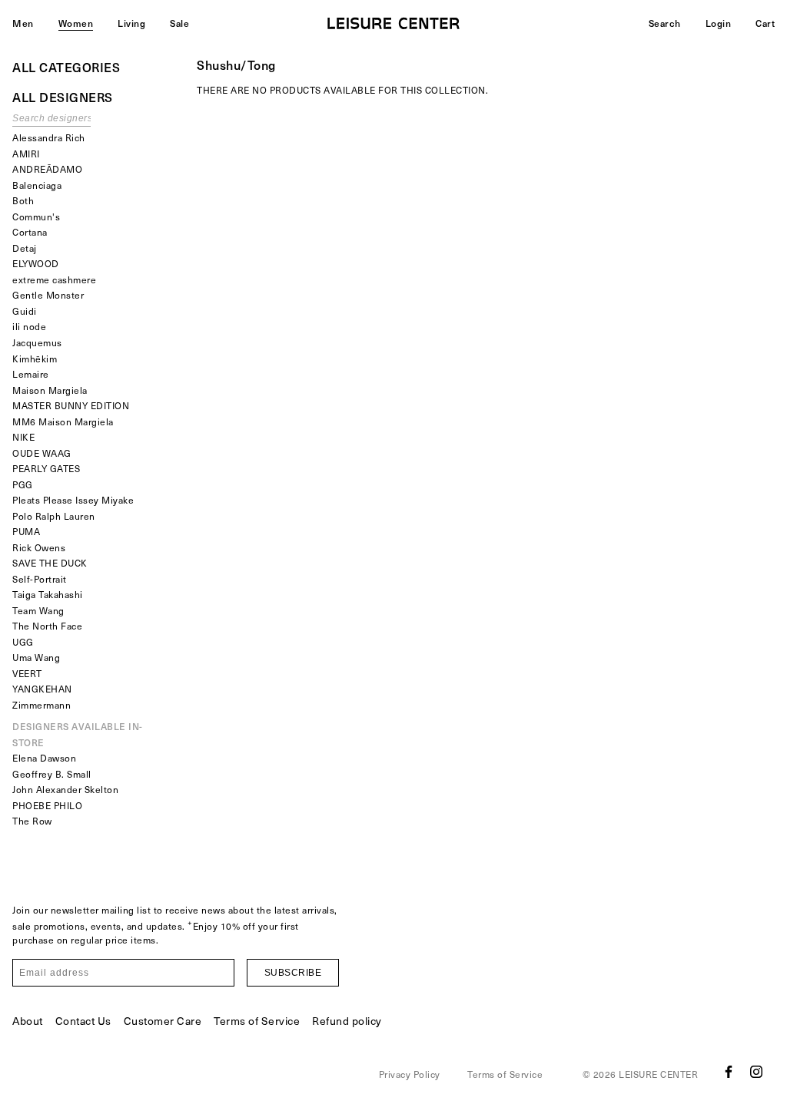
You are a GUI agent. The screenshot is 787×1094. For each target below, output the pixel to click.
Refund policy (347, 1021)
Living (131, 23)
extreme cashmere (54, 279)
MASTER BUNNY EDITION (70, 405)
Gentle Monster (48, 295)
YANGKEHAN (42, 689)
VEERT (27, 673)
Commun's (36, 216)
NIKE (23, 437)
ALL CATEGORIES (66, 67)
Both (23, 200)
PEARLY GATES (46, 468)
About (27, 1021)
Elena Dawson (44, 758)
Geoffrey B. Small (51, 774)
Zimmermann (41, 705)
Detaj (24, 248)
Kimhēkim (34, 358)
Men (23, 23)
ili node (29, 326)
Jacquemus (37, 342)
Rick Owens (38, 547)
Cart (765, 23)
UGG (23, 642)
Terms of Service (257, 1021)
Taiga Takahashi (47, 594)
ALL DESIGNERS (62, 97)
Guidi (24, 311)
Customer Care (163, 1021)
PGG (22, 484)
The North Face (47, 626)
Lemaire (30, 374)
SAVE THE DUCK (50, 563)
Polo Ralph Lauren (53, 516)
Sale (179, 23)
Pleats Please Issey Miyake (73, 500)
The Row (32, 821)
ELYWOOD (35, 263)
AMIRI (26, 153)
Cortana (30, 232)
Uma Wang (36, 657)
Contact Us (83, 1021)
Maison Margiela (50, 390)
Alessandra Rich (48, 137)
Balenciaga (36, 185)
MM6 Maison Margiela (63, 421)
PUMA (26, 531)
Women (76, 23)
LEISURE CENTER (658, 1074)
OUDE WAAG (41, 453)
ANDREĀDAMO (47, 169)
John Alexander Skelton (65, 789)
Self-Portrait (39, 579)
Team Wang (38, 610)
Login (719, 23)
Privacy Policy (409, 1074)
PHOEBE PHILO (47, 805)
